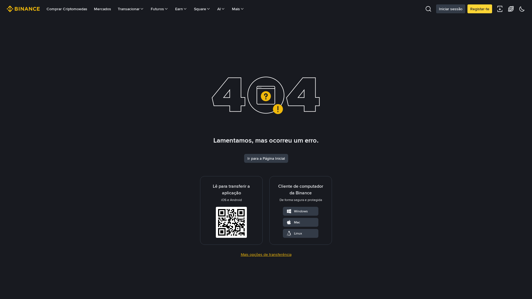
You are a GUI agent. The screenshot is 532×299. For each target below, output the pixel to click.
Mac (297, 222)
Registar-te (479, 8)
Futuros (157, 8)
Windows (301, 211)
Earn (179, 8)
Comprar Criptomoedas (67, 8)
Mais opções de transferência (266, 254)
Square (200, 8)
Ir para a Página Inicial (266, 158)
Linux (298, 233)
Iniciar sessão (450, 8)
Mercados (102, 8)
